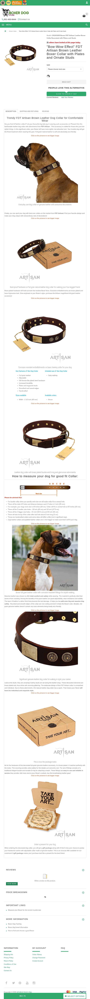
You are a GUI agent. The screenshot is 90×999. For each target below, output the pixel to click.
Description (11, 111)
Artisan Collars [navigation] (13, 31)
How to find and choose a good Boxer (21, 931)
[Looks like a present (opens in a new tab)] (45, 810)
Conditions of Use (10, 964)
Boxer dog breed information (18, 927)
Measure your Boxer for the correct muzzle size (24, 910)
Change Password (38, 958)
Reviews (45, 111)
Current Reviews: (53, 97)
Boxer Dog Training (14, 924)
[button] (86, 25)
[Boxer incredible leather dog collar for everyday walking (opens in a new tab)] (45, 558)
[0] (84, 17)
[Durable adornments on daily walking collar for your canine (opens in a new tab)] (45, 437)
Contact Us (25, 19)
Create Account (37, 961)
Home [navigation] (5, 31)
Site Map (7, 967)
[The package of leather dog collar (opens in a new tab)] (45, 727)
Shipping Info (8, 954)
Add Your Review (67, 97)
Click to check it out (66, 94)
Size (48, 65)
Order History (37, 954)
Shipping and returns (29, 111)
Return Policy (8, 961)
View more (12, 884)
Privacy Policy (8, 958)
